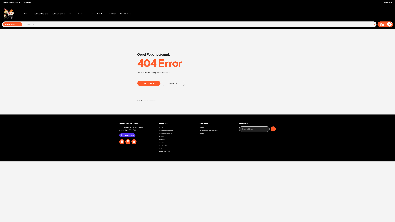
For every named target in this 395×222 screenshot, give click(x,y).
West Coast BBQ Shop (149, 100)
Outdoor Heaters (165, 134)
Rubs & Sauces (165, 151)
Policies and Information (208, 131)
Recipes (162, 140)
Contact (162, 148)
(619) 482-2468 (27, 2)
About (161, 143)
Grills (161, 128)
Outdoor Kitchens (166, 131)
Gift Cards (163, 146)
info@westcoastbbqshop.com (11, 2)
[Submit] (273, 128)
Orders (201, 128)
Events (161, 137)
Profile (201, 134)
